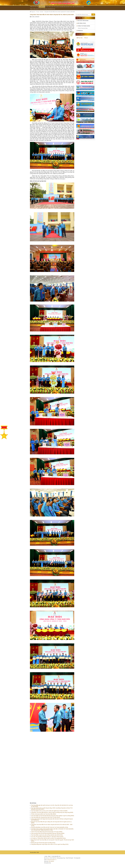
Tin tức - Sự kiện (42, 6)
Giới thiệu (36, 6)
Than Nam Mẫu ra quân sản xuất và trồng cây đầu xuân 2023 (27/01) (47, 835)
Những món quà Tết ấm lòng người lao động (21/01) (43, 842)
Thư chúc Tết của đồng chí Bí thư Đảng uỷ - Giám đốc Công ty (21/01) (47, 836)
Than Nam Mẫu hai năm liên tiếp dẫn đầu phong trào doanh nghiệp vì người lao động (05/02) (52, 815)
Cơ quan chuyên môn (59, 6)
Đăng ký (86, 37)
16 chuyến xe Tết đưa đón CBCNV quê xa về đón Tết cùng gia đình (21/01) (48, 838)
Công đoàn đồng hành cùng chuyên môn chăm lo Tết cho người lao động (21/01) (49, 844)
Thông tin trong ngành (84, 25)
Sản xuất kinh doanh (83, 20)
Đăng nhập (80, 37)
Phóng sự (80, 30)
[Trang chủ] (36, 2)
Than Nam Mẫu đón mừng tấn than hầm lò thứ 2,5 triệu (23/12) (45, 817)
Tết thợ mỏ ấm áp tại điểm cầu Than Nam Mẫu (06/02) (43, 814)
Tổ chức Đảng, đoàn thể (50, 6)
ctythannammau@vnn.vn (51, 859)
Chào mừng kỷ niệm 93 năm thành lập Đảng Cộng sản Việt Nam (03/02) (47, 833)
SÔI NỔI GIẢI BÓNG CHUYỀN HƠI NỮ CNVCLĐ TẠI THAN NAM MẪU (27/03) (49, 827)
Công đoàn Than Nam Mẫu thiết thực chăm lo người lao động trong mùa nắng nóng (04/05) (52, 812)
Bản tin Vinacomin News (83, 28)
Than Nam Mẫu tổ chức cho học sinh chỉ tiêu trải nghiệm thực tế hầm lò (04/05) (49, 810)
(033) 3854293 (51, 861)
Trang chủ (32, 6)
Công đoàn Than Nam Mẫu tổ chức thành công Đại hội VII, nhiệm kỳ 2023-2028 (52, 14)
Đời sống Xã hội (82, 23)
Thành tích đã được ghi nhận (78, 6)
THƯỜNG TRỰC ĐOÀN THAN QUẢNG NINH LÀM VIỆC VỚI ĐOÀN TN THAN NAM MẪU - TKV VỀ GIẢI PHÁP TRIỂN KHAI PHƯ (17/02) (52, 829)
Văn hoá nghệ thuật (68, 6)
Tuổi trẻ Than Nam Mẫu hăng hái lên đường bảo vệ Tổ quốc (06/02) (46, 831)
